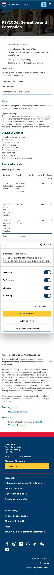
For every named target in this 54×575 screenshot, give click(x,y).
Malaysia (9, 461)
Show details (40, 306)
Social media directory (40, 558)
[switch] (47, 280)
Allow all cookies (27, 313)
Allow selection (27, 321)
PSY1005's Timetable (16, 425)
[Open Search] (43, 4)
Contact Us (44, 563)
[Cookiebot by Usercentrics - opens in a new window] (40, 245)
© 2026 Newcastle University (37, 567)
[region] (27, 206)
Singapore (20, 461)
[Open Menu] (49, 4)
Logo (4, 5)
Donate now (12, 466)
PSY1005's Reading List (17, 411)
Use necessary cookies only (27, 328)
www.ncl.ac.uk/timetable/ (33, 422)
